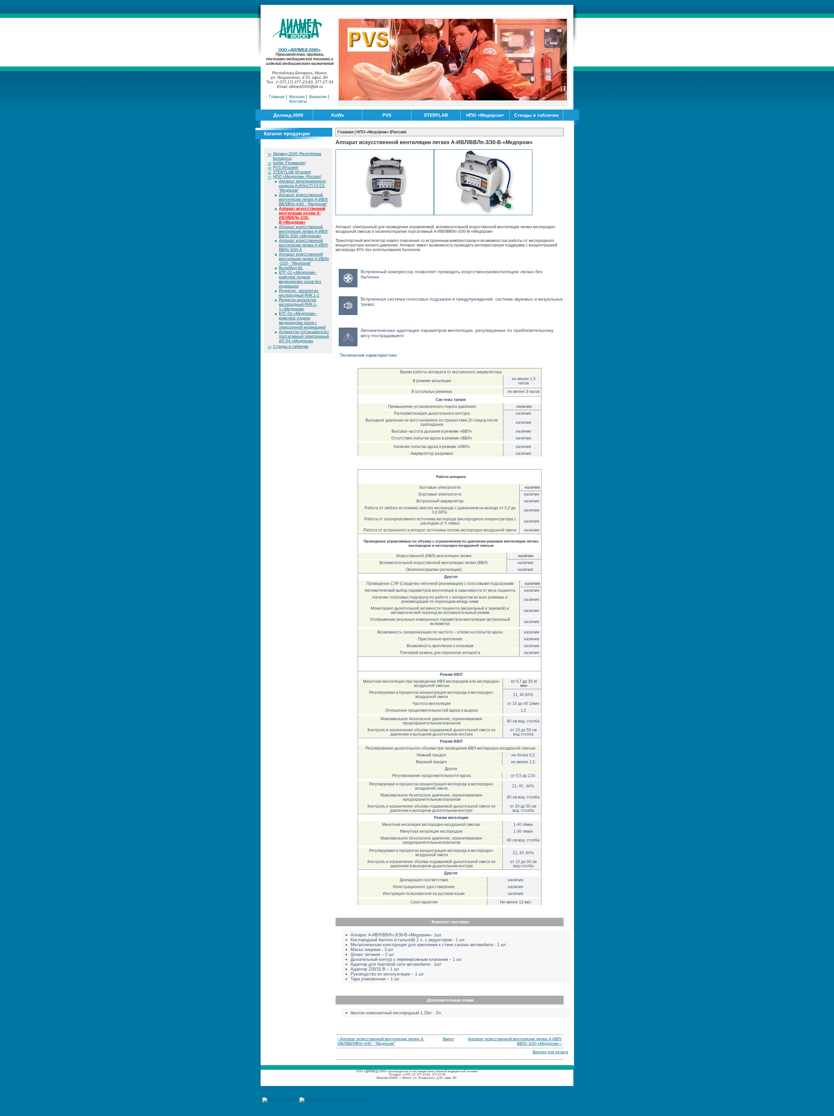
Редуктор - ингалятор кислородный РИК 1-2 (299, 293)
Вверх (447, 1039)
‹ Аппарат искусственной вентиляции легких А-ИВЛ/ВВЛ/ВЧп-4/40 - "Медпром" (381, 1041)
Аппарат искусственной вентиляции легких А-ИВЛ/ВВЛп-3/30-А (303, 245)
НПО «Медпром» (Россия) (297, 176)
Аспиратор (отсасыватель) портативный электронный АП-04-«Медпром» (304, 336)
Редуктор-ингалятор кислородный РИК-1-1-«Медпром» (298, 304)
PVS (386, 115)
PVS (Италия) (285, 167)
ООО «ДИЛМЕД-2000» (299, 50)
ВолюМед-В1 (291, 268)
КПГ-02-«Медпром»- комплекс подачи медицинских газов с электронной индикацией (302, 320)
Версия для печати (550, 1052)
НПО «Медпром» (485, 115)
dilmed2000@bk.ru (306, 86)
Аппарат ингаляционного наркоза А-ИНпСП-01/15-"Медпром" (302, 186)
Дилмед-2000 (288, 115)
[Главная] (300, 37)
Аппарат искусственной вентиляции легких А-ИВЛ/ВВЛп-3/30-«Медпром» (303, 231)
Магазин (297, 97)
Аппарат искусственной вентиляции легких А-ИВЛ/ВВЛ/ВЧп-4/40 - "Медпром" (303, 199)
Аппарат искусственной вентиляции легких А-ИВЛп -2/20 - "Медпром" (304, 259)
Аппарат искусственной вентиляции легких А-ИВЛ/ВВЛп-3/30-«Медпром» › (515, 1041)
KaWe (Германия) (289, 163)
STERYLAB (436, 115)
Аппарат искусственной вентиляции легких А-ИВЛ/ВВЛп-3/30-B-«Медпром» (302, 215)
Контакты (298, 101)
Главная (276, 97)
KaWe (337, 115)
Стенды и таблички (536, 115)
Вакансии (318, 97)
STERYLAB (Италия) (292, 172)
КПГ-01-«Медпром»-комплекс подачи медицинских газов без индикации (300, 279)
